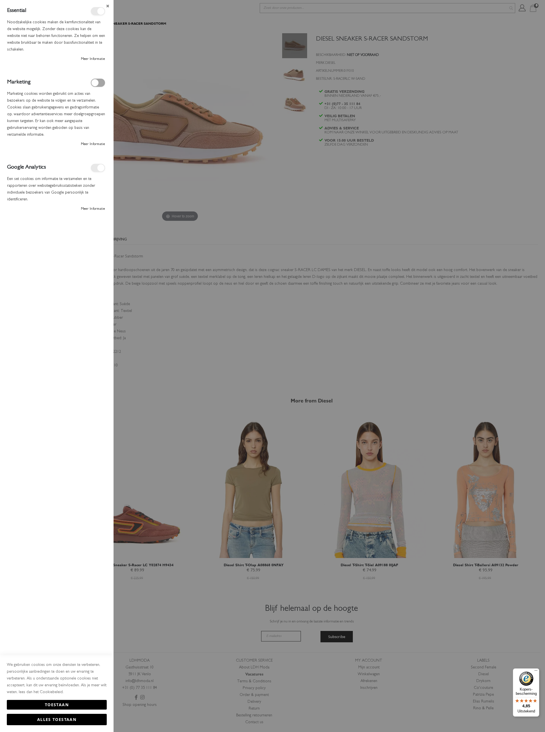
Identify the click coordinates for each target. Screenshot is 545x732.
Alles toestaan (56, 719)
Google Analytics (98, 168)
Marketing (98, 83)
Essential (98, 11)
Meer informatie (93, 59)
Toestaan (57, 704)
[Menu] (536, 671)
